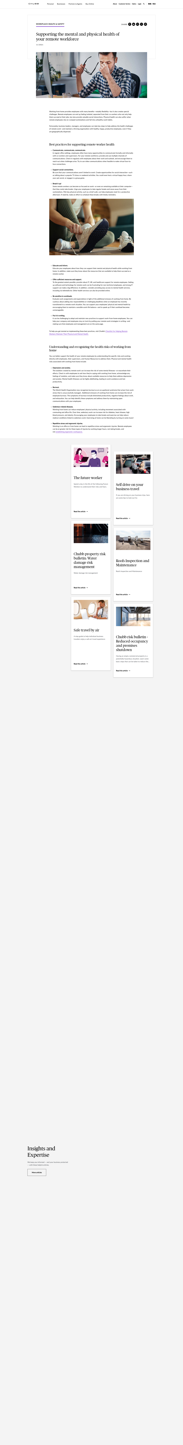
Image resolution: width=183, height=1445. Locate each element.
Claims (134, 4)
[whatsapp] (145, 24)
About (115, 4)
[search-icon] (144, 4)
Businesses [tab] (61, 4)
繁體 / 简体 (152, 4)
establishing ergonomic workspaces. (69, 432)
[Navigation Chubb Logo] (33, 4)
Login (139, 4)
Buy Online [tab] (90, 4)
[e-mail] (137, 24)
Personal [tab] (50, 4)
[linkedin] (133, 24)
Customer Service (124, 4)
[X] (141, 24)
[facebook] (129, 24)
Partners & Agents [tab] (75, 4)
